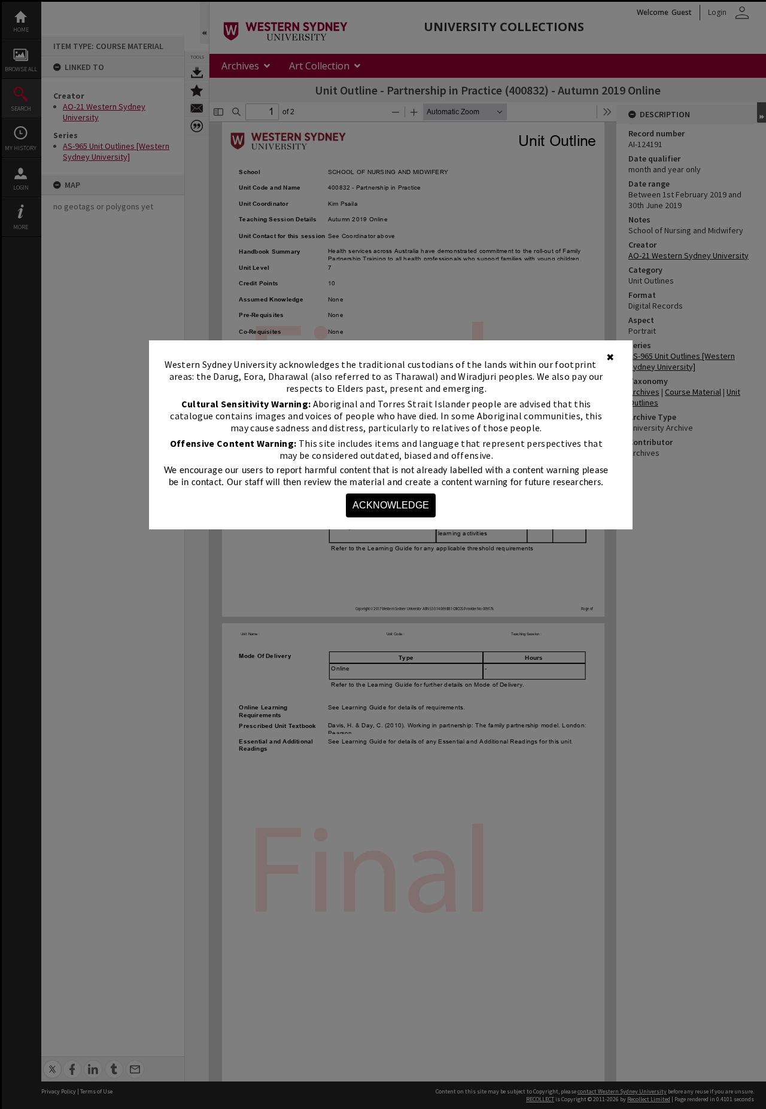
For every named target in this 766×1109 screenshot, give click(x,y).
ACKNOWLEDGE (390, 505)
